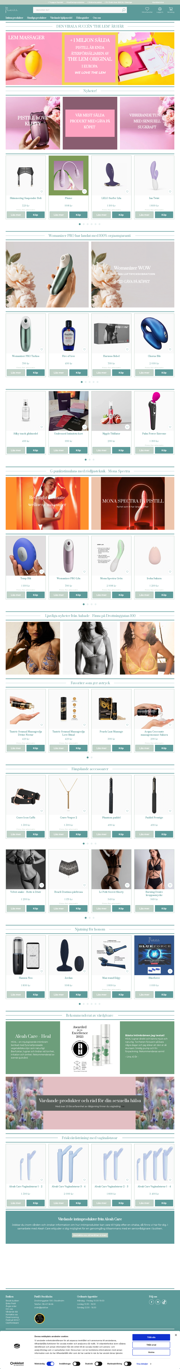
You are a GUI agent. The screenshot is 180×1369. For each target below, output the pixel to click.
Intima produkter (14, 17)
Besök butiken (12, 1301)
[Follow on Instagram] (157, 1302)
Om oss (97, 17)
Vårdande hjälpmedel (61, 17)
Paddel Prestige (154, 817)
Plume (68, 198)
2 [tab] (84, 224)
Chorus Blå (154, 356)
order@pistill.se (41, 1307)
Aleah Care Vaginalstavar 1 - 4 (154, 1186)
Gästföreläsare (12, 1323)
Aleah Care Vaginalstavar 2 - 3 (111, 1186)
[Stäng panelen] (176, 1335)
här (123, 1106)
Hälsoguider (82, 17)
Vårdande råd (12, 1312)
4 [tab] (92, 224)
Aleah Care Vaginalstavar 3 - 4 (69, 1186)
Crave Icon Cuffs (25, 817)
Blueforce (154, 978)
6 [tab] (99, 224)
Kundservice (158, 2)
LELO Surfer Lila (111, 198)
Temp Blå (25, 578)
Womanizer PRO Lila (68, 578)
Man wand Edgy (111, 978)
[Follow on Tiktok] (164, 1302)
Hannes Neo (26, 978)
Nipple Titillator (111, 433)
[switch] (76, 1364)
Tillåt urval (151, 1345)
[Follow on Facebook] (151, 1302)
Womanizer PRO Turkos (25, 356)
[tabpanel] (25, 187)
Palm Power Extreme (154, 433)
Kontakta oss (12, 1314)
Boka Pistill (11, 1303)
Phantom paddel (111, 817)
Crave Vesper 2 (68, 817)
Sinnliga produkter (36, 17)
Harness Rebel (111, 356)
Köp (35, 214)
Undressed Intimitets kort (68, 433)
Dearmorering (12, 1317)
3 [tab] (88, 224)
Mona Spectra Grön (111, 578)
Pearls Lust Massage (111, 731)
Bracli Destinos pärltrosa (68, 892)
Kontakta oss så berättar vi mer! (90, 1235)
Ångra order (11, 1306)
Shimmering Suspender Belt (26, 198)
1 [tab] (80, 224)
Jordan (69, 978)
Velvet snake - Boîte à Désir (25, 892)
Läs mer (16, 214)
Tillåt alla (151, 1337)
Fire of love (68, 356)
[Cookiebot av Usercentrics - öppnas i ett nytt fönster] (17, 1364)
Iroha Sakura (154, 578)
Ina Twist (154, 198)
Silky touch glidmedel (26, 433)
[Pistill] (12, 10)
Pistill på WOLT (13, 1320)
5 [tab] (95, 224)
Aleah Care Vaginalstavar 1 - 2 (25, 1186)
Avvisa (151, 1352)
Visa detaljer (142, 1364)
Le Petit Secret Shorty (111, 892)
